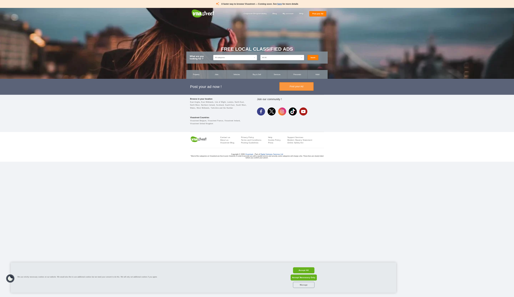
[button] (10, 278)
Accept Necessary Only (303, 277)
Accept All (304, 270)
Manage (304, 285)
